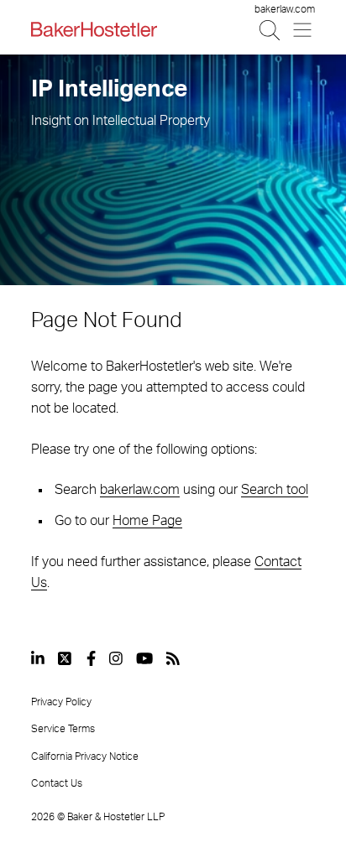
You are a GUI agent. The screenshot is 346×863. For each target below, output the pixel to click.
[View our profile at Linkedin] (38, 658)
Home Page (147, 521)
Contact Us (56, 783)
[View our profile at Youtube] (144, 658)
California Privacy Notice (85, 756)
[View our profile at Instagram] (116, 658)
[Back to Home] (94, 29)
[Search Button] (271, 29)
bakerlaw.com (284, 9)
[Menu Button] (303, 29)
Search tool (274, 489)
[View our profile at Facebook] (91, 658)
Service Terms (63, 729)
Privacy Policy (61, 702)
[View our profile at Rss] (173, 658)
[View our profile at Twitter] (65, 658)
